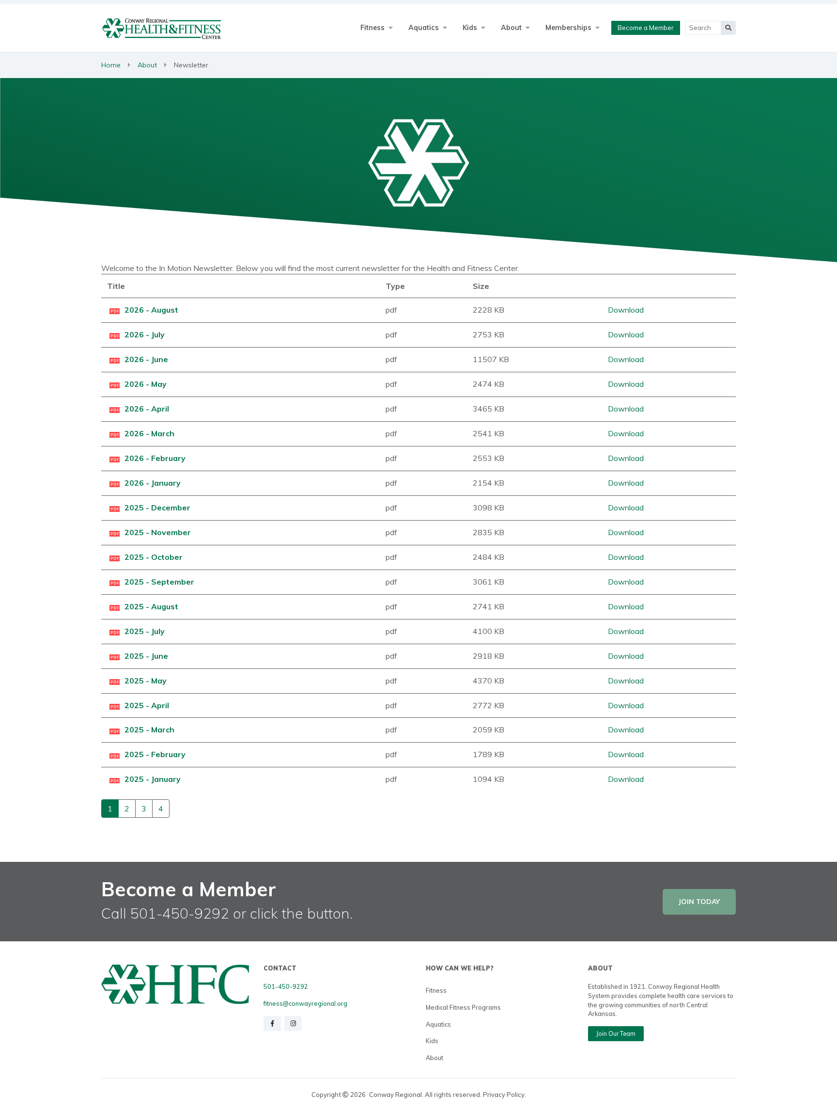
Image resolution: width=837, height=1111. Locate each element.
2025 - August (151, 606)
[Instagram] (293, 1023)
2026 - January (152, 483)
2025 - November (157, 532)
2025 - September (159, 582)
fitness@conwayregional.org (305, 1003)
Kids (432, 1041)
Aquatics (438, 1024)
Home (111, 65)
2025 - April (146, 705)
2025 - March (149, 729)
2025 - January (152, 779)
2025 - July (144, 631)
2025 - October (153, 557)
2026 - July (144, 334)
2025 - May (145, 680)
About (147, 65)
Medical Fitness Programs (463, 1007)
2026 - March (149, 433)
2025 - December (157, 507)
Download (626, 310)
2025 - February (155, 754)
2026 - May (145, 384)
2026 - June (146, 359)
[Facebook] (272, 1023)
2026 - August (151, 310)
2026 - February (155, 458)
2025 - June (146, 656)
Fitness (436, 990)
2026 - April (146, 408)
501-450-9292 (286, 986)
